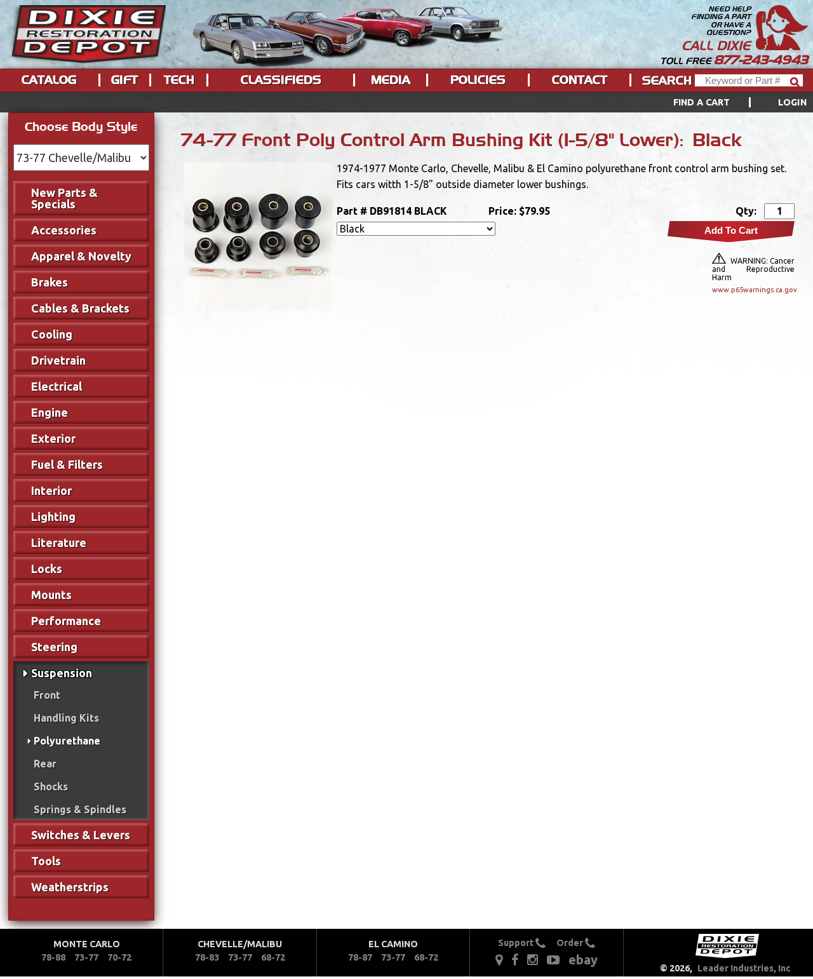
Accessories (64, 230)
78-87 (360, 957)
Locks (46, 568)
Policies (478, 80)
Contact (579, 80)
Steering (54, 646)
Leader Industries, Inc (744, 968)
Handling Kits (66, 718)
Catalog (49, 80)
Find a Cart (701, 102)
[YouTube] (553, 959)
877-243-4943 (761, 59)
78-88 (53, 957)
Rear (45, 763)
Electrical (56, 386)
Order (570, 943)
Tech (179, 80)
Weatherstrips (70, 887)
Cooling (51, 334)
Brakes (49, 282)
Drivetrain (58, 360)
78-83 (207, 957)
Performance (66, 620)
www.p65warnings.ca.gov (753, 290)
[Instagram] (532, 959)
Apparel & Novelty (81, 256)
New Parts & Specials (64, 198)
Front (47, 695)
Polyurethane (67, 740)
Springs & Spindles (80, 809)
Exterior (53, 438)
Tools (46, 860)
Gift (124, 80)
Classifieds (281, 80)
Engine (49, 412)
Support (516, 943)
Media (390, 80)
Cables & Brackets (80, 308)
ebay (583, 959)
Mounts (51, 594)
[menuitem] (725, 102)
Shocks (51, 786)
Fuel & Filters (67, 464)
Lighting (53, 516)
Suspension (61, 672)
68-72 (273, 957)
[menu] (406, 102)
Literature (58, 542)
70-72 (119, 957)
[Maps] (498, 959)
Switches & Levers (80, 834)
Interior (51, 490)
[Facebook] (515, 959)
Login (792, 102)
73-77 (86, 957)
